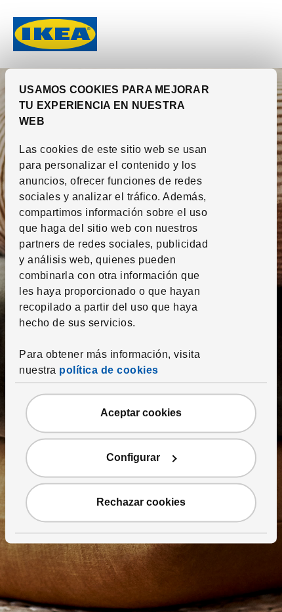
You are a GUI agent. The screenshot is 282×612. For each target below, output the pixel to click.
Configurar (133, 458)
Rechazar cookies (141, 502)
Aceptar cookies (141, 413)
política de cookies (109, 370)
